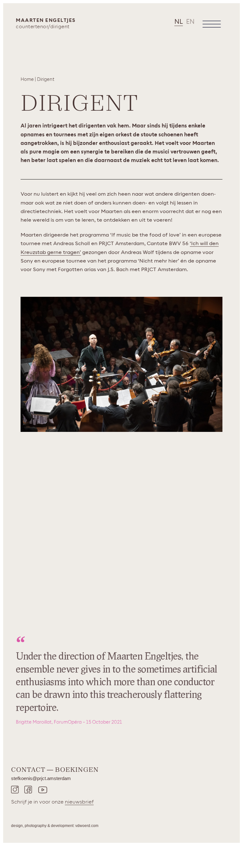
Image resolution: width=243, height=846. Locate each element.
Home (27, 79)
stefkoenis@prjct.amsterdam (41, 778)
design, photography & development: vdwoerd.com (54, 825)
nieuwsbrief (79, 801)
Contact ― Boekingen (55, 769)
